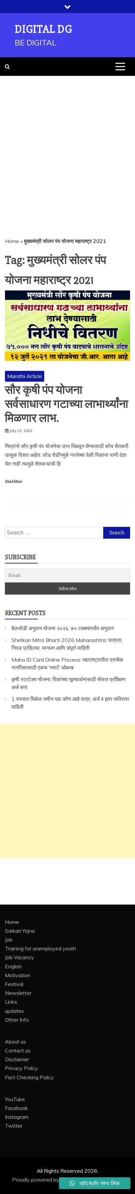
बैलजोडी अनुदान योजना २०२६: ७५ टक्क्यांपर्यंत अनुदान (62, 628)
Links (11, 1001)
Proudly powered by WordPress (50, 1179)
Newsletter (18, 993)
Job (8, 939)
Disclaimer (17, 1059)
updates (14, 1011)
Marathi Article (24, 376)
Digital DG (43, 29)
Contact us (17, 1050)
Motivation (17, 975)
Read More (13, 481)
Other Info (17, 1019)
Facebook (16, 1108)
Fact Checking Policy (29, 1077)
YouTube (15, 1099)
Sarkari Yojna (20, 930)
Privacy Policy (21, 1068)
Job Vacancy (19, 957)
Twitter (13, 1125)
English (13, 966)
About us (15, 1041)
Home (12, 241)
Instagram (17, 1117)
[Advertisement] (67, 146)
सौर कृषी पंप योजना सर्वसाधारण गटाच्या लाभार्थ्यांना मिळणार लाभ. (66, 404)
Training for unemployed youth (40, 948)
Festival (14, 984)
